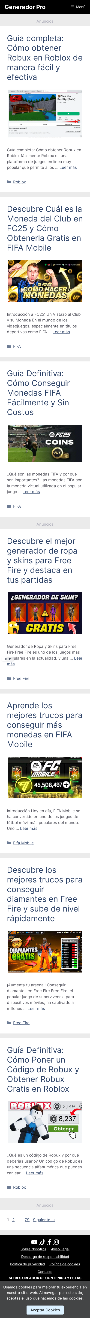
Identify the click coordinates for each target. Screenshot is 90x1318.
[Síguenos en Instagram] (56, 1243)
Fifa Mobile (23, 843)
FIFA (17, 346)
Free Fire (21, 678)
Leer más (68, 167)
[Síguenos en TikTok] (44, 1243)
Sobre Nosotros (33, 1249)
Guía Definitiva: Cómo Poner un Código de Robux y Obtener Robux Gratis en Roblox (43, 1069)
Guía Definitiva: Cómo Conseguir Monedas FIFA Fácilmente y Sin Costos (38, 392)
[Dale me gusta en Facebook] (51, 1243)
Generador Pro (25, 6)
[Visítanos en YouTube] (35, 1243)
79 (27, 1220)
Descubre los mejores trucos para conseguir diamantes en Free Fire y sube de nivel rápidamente (45, 894)
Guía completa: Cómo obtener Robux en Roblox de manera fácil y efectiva (45, 57)
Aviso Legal (60, 1249)
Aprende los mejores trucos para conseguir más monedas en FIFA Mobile (45, 724)
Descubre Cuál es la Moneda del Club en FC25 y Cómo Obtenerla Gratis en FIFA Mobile (45, 228)
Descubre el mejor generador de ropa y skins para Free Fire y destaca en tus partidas (42, 560)
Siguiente (44, 1220)
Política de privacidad (27, 1264)
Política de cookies (64, 1264)
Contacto (45, 1272)
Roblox (19, 182)
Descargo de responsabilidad (45, 1256)
